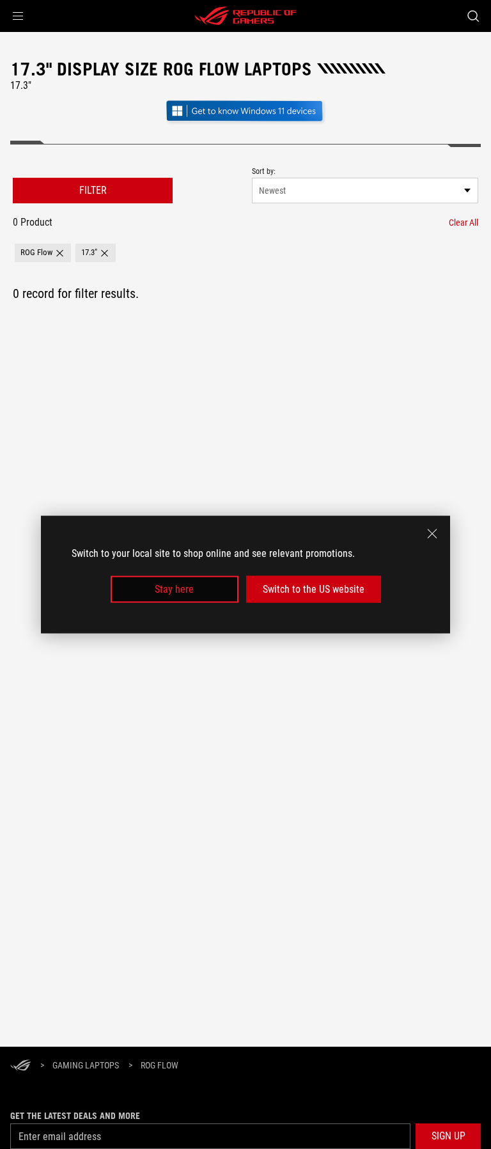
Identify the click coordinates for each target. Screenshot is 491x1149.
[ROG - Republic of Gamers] (245, 16)
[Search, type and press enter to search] (473, 16)
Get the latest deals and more (75, 1116)
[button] (18, 16)
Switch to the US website (313, 589)
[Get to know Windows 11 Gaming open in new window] (245, 122)
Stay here (174, 589)
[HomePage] (20, 1066)
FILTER (93, 190)
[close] (432, 533)
